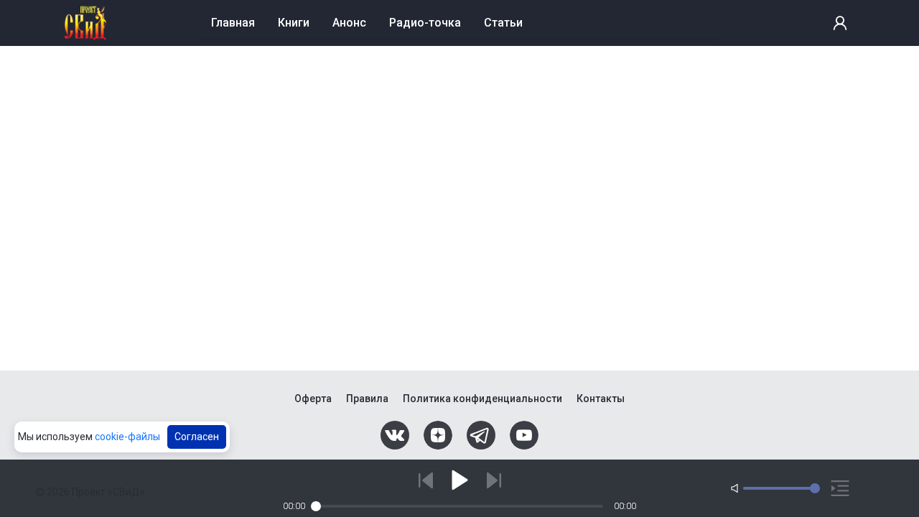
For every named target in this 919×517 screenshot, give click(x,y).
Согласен (196, 436)
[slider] (315, 506)
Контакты (601, 398)
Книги (293, 22)
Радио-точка (425, 22)
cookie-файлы (127, 436)
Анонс (349, 22)
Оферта (313, 398)
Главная (233, 22)
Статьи (503, 22)
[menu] (459, 23)
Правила (367, 398)
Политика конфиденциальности (482, 398)
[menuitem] (233, 22)
